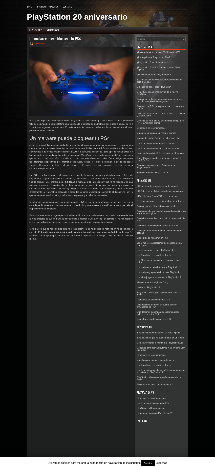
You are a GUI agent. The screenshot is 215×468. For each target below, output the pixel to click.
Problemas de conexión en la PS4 (153, 299)
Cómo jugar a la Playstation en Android (156, 206)
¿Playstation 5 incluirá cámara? (152, 62)
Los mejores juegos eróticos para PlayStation (159, 272)
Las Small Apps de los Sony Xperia (154, 255)
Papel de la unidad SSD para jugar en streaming (160, 153)
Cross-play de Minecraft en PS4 (152, 238)
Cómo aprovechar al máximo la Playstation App (160, 342)
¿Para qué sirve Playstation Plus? (153, 57)
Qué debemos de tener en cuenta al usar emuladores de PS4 (157, 305)
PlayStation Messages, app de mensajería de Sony (159, 293)
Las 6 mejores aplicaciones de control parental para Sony (159, 244)
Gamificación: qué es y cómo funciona (155, 360)
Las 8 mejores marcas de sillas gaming (156, 143)
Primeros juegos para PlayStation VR (155, 413)
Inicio (29, 6)
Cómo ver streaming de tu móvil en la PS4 (157, 225)
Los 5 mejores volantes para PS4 (153, 403)
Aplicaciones (53, 30)
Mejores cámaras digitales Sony (152, 282)
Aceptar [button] (148, 463)
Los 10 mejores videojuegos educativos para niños (158, 261)
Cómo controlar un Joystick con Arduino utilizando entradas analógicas (161, 212)
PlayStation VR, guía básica (150, 408)
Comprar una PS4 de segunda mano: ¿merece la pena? (160, 107)
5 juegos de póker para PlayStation (154, 87)
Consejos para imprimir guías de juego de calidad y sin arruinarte (161, 114)
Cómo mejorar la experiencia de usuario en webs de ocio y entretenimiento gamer (160, 100)
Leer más (161, 463)
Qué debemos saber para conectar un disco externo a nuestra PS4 (158, 313)
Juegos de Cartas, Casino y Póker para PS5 (158, 138)
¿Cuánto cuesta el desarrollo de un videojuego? (160, 191)
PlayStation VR (145, 393)
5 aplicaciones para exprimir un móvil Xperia (158, 332)
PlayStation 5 (35, 30)
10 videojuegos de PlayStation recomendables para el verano (159, 80)
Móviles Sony (144, 327)
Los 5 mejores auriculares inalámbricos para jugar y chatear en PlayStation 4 (161, 371)
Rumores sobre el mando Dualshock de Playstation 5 (156, 166)
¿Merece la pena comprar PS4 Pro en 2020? (158, 52)
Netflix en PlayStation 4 (148, 287)
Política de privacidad (47, 6)
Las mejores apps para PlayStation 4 (155, 250)
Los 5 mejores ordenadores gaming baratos (158, 148)
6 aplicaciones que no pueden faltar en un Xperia (160, 201)
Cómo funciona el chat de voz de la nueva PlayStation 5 (157, 93)
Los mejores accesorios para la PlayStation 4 (159, 267)
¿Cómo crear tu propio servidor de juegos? (157, 186)
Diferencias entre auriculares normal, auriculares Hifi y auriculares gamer (160, 121)
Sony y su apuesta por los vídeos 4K (155, 384)
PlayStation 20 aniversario (77, 16)
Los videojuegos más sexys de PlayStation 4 (159, 277)
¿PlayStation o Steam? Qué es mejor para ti (158, 196)
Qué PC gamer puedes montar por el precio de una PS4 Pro (159, 159)
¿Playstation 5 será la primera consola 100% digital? (159, 68)
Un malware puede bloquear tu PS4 (154, 319)
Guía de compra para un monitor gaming (156, 133)
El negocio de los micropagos (151, 128)
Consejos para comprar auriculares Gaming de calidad (159, 231)
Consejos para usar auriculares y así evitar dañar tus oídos (161, 349)
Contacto (67, 6)
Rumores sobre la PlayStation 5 (152, 172)
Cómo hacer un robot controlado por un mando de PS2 (161, 219)
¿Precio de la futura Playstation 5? (154, 74)
